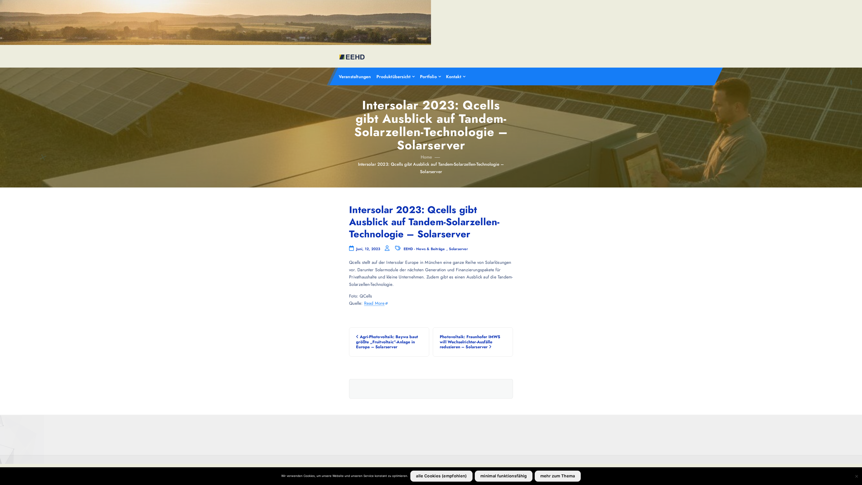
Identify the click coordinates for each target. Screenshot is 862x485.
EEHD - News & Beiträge (424, 248)
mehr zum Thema (557, 476)
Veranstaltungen (355, 76)
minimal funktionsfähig (503, 476)
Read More (374, 303)
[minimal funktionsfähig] (856, 476)
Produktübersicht (393, 76)
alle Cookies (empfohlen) (441, 476)
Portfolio (428, 76)
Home (426, 157)
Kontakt (453, 76)
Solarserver (458, 248)
